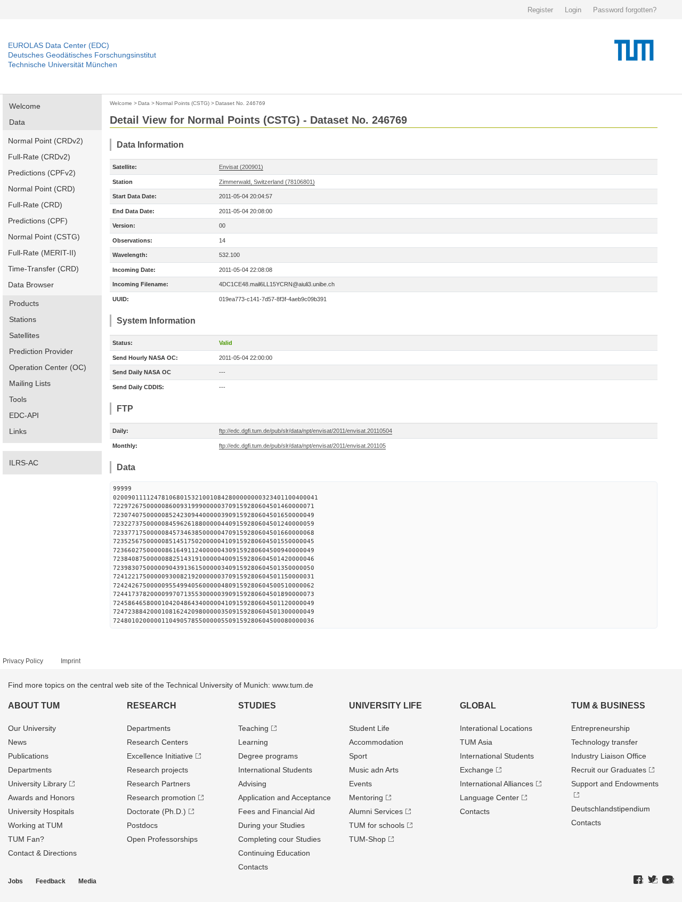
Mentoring (366, 797)
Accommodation (376, 742)
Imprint (70, 661)
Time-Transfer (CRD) (43, 268)
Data (17, 122)
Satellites (24, 335)
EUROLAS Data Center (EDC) (58, 45)
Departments (30, 770)
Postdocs (142, 825)
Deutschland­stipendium (610, 808)
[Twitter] (652, 880)
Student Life (369, 728)
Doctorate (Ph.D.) (156, 811)
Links (18, 431)
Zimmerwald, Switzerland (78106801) (267, 182)
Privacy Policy (23, 661)
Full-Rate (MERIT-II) (42, 252)
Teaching (253, 728)
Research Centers (157, 742)
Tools (18, 399)
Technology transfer (604, 742)
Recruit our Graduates (608, 770)
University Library (37, 783)
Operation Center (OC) (47, 367)
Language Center (489, 797)
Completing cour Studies (279, 839)
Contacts (253, 867)
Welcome (24, 106)
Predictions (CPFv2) (42, 172)
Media (87, 881)
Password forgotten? (624, 10)
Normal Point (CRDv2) (45, 140)
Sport (358, 756)
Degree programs (268, 756)
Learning (253, 742)
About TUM (34, 705)
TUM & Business (608, 705)
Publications (28, 756)
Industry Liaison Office (608, 756)
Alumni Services (376, 811)
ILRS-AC (23, 462)
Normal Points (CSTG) (182, 103)
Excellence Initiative (160, 756)
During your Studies (271, 825)
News (17, 742)
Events (360, 783)
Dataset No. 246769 (240, 103)
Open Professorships (162, 839)
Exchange (476, 770)
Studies (257, 705)
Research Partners (158, 783)
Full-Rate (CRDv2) (39, 156)
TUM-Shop (367, 839)
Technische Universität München (62, 64)
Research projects (157, 770)
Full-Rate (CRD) (35, 204)
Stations (22, 319)
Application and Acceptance (284, 797)
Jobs (15, 881)
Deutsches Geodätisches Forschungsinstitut (82, 55)
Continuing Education (274, 853)
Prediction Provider (41, 351)
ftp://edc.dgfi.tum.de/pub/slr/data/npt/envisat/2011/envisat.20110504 (305, 431)
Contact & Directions (42, 853)
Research (151, 705)
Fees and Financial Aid (276, 811)
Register (540, 10)
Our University (32, 728)
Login (573, 10)
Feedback (51, 881)
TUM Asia (476, 742)
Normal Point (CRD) (41, 188)
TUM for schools (376, 825)
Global (478, 705)
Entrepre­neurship (600, 728)
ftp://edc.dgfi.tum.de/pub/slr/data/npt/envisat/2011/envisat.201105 (302, 445)
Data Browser (31, 284)
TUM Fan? (26, 839)
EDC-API (24, 415)
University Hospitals (41, 811)
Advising (252, 783)
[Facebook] (638, 880)
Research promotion (161, 797)
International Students (275, 770)
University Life (385, 705)
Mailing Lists (30, 383)
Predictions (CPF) (38, 220)
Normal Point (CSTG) (44, 236)
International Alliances (496, 783)
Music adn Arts (374, 770)
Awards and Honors (41, 797)
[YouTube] (668, 880)
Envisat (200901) (241, 167)
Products (24, 303)
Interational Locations (496, 728)
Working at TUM (35, 825)
